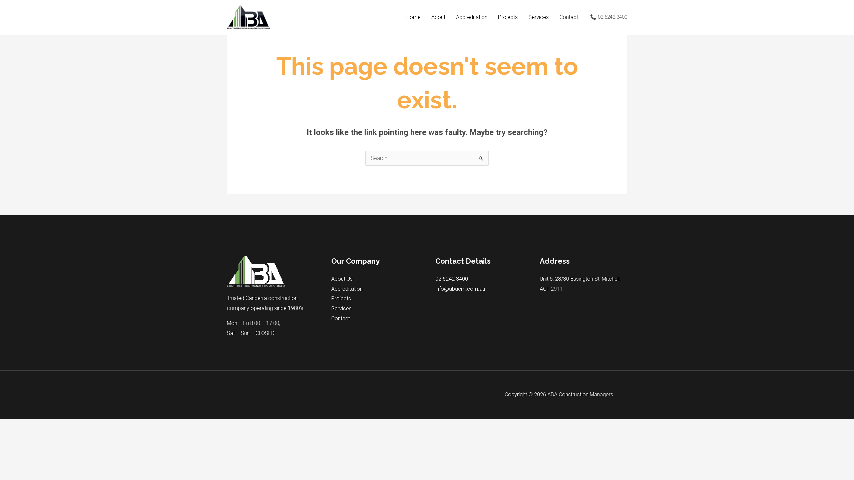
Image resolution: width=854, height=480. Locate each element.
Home (413, 17)
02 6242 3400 (451, 279)
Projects (508, 17)
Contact (568, 17)
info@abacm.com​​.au (460, 289)
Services (538, 17)
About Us (342, 279)
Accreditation (471, 17)
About (438, 17)
